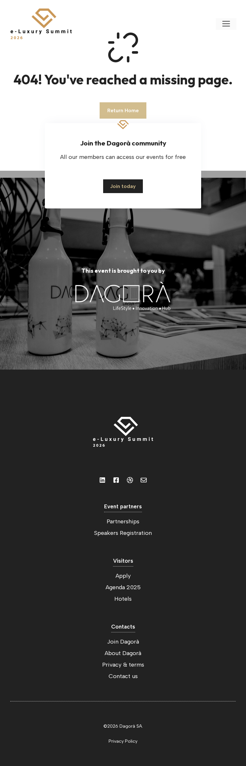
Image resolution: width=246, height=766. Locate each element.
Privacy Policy (123, 741)
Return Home (123, 110)
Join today (123, 186)
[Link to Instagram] (102, 480)
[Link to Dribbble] (130, 480)
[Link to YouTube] (116, 480)
